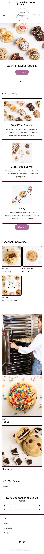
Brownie (5, 419)
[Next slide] (27, 81)
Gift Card (5, 297)
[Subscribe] (37, 507)
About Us (7, 523)
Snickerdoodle (27, 269)
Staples (6, 469)
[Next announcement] (40, 3)
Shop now (22, 227)
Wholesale (8, 528)
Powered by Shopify (28, 550)
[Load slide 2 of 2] (23, 81)
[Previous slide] (17, 81)
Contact (7, 533)
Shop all (22, 72)
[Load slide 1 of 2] (20, 81)
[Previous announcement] (4, 3)
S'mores (5, 269)
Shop (6, 518)
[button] (4, 14)
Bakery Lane (18, 550)
